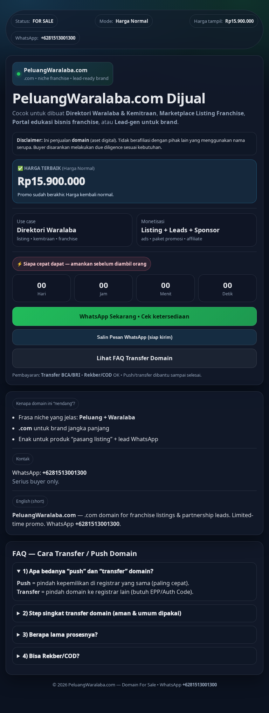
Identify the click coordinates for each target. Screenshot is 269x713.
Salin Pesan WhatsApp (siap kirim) (134, 337)
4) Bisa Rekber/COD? (51, 656)
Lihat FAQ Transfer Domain (135, 358)
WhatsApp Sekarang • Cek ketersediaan (134, 316)
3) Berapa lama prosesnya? (60, 634)
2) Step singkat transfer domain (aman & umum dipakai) (102, 613)
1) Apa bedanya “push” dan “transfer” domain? (88, 571)
